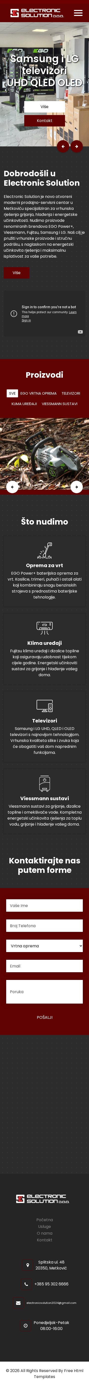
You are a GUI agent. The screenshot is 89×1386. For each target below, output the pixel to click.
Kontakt (44, 120)
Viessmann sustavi (59, 403)
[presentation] (12, 487)
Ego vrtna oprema (39, 393)
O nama (44, 1233)
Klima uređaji (24, 403)
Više (44, 107)
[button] (63, 146)
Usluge (44, 1226)
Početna (44, 1220)
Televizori (71, 393)
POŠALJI (44, 1017)
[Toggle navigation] (78, 13)
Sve (12, 393)
